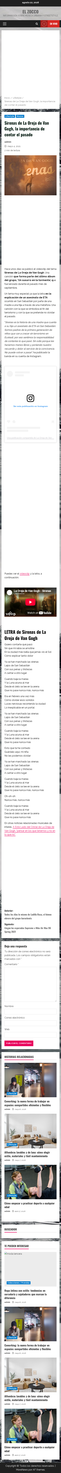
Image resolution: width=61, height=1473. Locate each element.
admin (7, 142)
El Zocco (30, 12)
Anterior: (28, 914)
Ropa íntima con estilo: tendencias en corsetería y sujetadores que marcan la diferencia (25, 1294)
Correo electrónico (14, 1017)
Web (7, 1029)
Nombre (8, 1006)
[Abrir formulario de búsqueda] (37, 24)
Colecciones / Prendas (19, 1283)
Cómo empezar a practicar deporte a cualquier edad (29, 1205)
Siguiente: (27, 927)
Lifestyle (9, 116)
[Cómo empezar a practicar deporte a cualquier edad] (30, 1182)
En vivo (53, 23)
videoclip (25, 573)
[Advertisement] (30, 64)
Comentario (11, 964)
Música (20, 116)
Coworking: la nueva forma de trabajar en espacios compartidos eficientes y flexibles (27, 1103)
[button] (4, 24)
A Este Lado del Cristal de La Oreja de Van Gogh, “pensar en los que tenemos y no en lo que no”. (29, 831)
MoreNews (22, 1469)
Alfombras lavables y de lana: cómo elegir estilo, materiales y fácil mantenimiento (27, 1154)
